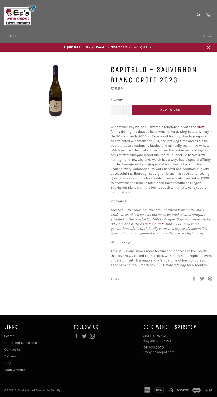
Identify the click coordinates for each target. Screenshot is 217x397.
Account (208, 36)
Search (9, 336)
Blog (7, 363)
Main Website (14, 370)
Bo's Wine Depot (25, 390)
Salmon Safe (154, 224)
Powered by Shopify (48, 390)
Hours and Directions (20, 343)
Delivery (10, 356)
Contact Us (12, 349)
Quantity (117, 100)
